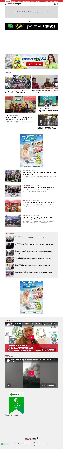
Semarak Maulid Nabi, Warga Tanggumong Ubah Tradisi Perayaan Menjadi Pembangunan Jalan (34, 252)
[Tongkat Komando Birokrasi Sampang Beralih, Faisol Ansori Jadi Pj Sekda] (10, 246)
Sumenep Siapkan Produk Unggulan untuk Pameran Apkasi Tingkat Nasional (18, 118)
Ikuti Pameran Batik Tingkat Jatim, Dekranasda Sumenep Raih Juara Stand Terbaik (48, 110)
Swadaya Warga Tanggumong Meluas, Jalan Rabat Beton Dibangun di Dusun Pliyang (16, 91)
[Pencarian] (57, 4)
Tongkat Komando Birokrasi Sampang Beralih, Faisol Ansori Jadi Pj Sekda (34, 244)
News (6, 115)
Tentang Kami (18, 443)
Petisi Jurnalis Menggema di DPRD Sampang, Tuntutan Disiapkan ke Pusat (33, 237)
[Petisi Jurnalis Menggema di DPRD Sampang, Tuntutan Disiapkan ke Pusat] (10, 239)
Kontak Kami (26, 443)
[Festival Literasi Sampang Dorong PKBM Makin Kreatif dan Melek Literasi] (10, 274)
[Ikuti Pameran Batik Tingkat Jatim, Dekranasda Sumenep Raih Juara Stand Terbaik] (48, 101)
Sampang (28, 200)
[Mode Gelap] (55, 4)
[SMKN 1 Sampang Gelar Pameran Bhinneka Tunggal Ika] (13, 206)
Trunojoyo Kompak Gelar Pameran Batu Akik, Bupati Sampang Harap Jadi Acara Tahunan (37, 218)
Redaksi (34, 443)
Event (32, 185)
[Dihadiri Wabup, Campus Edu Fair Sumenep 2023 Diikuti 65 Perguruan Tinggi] (13, 176)
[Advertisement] (31, 41)
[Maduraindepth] (14, 4)
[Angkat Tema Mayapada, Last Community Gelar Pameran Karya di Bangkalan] (48, 120)
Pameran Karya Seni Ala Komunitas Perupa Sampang (38, 187)
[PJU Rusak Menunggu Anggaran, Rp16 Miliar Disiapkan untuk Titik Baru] (10, 260)
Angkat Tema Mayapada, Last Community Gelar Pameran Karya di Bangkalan (47, 129)
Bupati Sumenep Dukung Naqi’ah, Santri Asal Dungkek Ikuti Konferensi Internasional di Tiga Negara (33, 266)
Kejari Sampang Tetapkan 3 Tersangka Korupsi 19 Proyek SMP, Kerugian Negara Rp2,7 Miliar (45, 91)
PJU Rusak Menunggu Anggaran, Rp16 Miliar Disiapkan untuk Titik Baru (33, 258)
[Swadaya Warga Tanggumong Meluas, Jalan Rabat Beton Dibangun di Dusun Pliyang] (18, 82)
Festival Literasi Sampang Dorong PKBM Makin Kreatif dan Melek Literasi (33, 272)
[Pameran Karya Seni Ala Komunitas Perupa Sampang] (13, 191)
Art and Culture (26, 185)
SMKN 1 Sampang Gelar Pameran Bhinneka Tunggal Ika (38, 202)
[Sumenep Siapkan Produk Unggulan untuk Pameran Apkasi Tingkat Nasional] (20, 104)
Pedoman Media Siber (43, 443)
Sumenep (10, 115)
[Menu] (6, 4)
